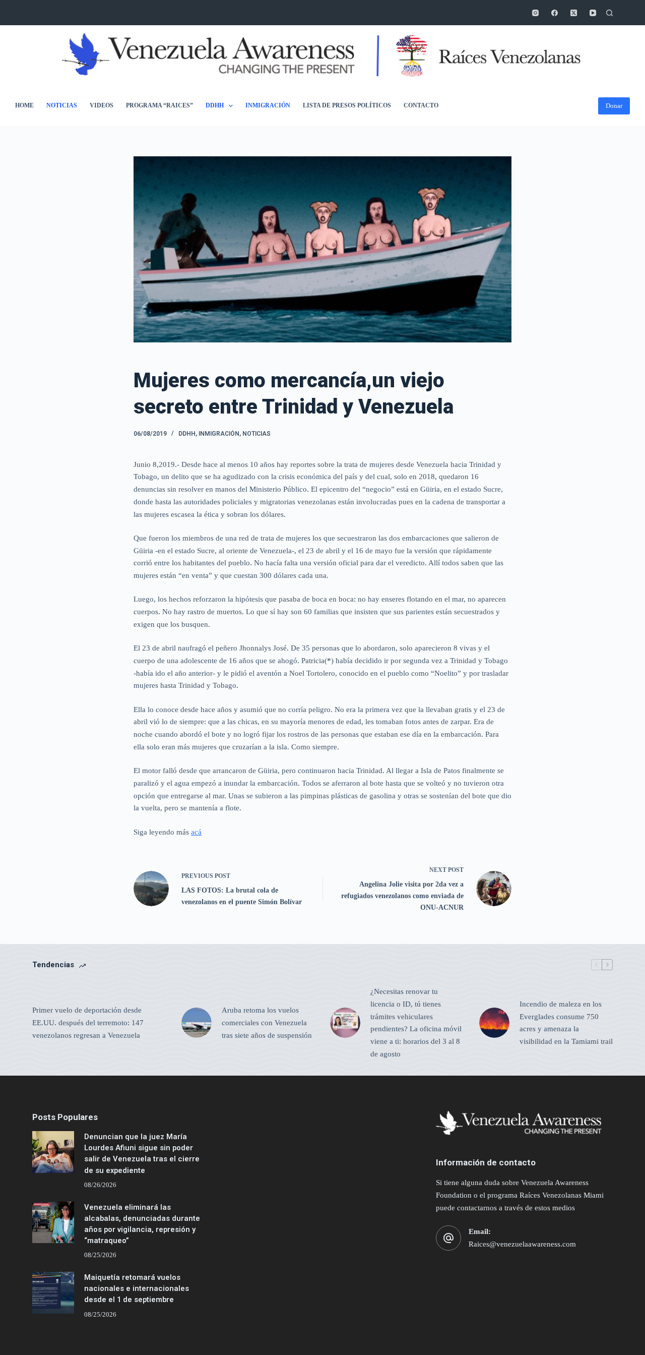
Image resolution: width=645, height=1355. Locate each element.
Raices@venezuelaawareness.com (522, 1244)
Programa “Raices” (159, 105)
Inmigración (267, 105)
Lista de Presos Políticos (347, 105)
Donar (614, 105)
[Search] (609, 13)
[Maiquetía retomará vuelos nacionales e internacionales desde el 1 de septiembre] (53, 1293)
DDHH (215, 105)
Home (24, 105)
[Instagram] (535, 13)
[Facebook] (554, 13)
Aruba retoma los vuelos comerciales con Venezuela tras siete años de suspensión (267, 1022)
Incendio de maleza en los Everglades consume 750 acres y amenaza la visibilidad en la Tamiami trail (566, 1022)
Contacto (421, 105)
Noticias (61, 105)
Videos (101, 105)
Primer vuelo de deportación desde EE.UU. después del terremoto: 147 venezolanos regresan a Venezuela (88, 1022)
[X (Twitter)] (573, 13)
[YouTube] (593, 13)
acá (196, 832)
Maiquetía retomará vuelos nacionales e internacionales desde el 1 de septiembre (136, 1288)
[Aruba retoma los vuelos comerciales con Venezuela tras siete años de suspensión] (196, 1023)
